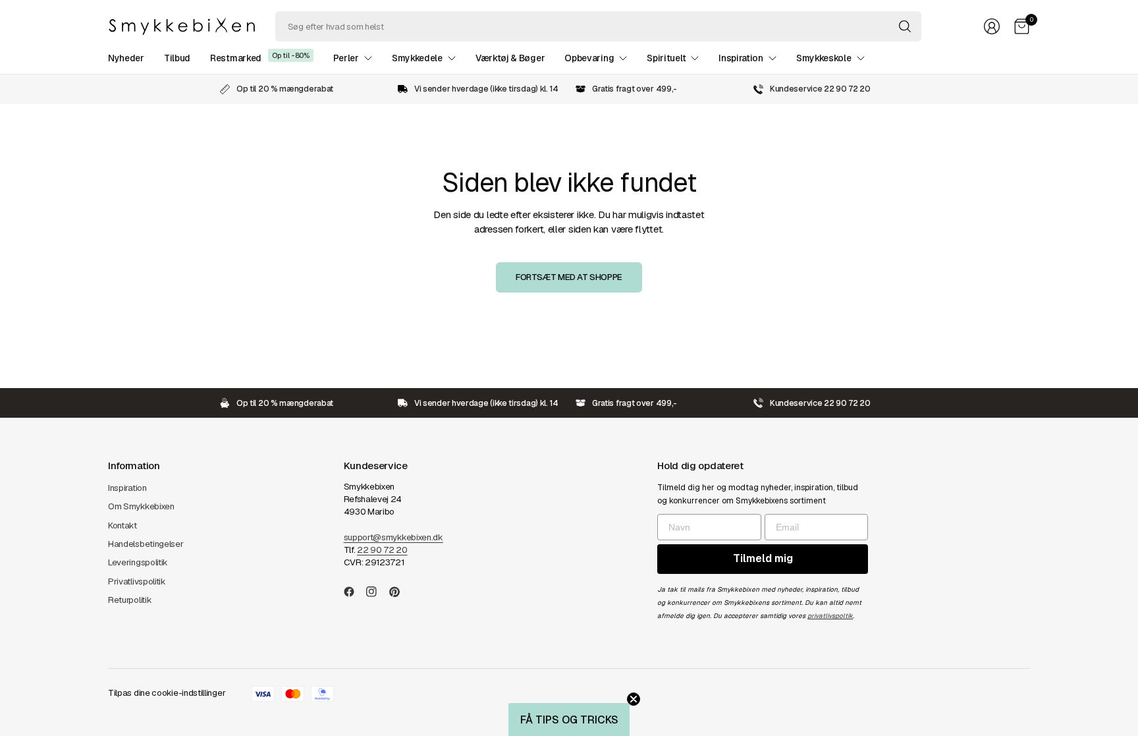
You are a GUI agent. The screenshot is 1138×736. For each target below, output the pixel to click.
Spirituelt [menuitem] (666, 58)
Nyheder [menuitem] (126, 58)
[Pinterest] (399, 591)
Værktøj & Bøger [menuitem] (510, 58)
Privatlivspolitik (137, 581)
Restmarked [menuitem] (235, 58)
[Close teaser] (633, 699)
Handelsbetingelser (146, 544)
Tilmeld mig (763, 558)
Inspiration (127, 488)
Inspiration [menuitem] (740, 58)
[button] (569, 719)
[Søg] (904, 26)
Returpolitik (129, 600)
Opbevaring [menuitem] (589, 58)
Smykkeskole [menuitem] (824, 58)
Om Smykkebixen (141, 506)
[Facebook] (354, 591)
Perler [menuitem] (346, 58)
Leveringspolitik (138, 562)
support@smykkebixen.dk (393, 537)
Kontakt (122, 525)
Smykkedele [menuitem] (417, 58)
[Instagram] (376, 591)
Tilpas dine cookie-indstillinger (166, 692)
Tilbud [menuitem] (177, 58)
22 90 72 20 (382, 549)
